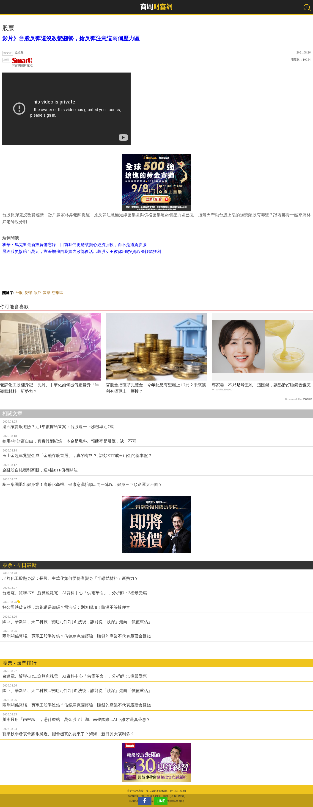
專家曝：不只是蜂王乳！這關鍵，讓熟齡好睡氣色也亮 (261, 385)
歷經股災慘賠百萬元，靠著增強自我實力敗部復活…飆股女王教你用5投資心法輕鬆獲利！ (83, 251)
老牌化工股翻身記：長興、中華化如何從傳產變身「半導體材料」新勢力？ (49, 388)
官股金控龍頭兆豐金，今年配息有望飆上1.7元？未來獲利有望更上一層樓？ (156, 388)
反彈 (28, 293)
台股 (19, 293)
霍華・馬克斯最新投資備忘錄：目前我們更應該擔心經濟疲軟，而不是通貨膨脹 (74, 244)
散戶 (37, 293)
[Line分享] (162, 801)
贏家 (46, 293)
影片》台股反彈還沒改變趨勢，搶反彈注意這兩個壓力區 (71, 38)
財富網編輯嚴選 (22, 65)
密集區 (57, 293)
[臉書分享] (146, 801)
